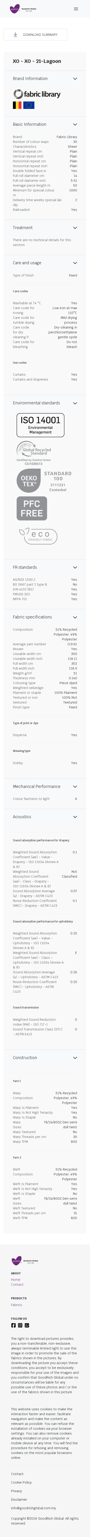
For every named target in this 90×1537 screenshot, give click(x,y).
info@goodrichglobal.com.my (33, 1508)
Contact (17, 1284)
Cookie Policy (21, 1482)
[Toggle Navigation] (76, 9)
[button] (35, 35)
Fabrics (16, 1305)
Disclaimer (19, 1499)
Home (15, 1280)
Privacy (16, 1491)
